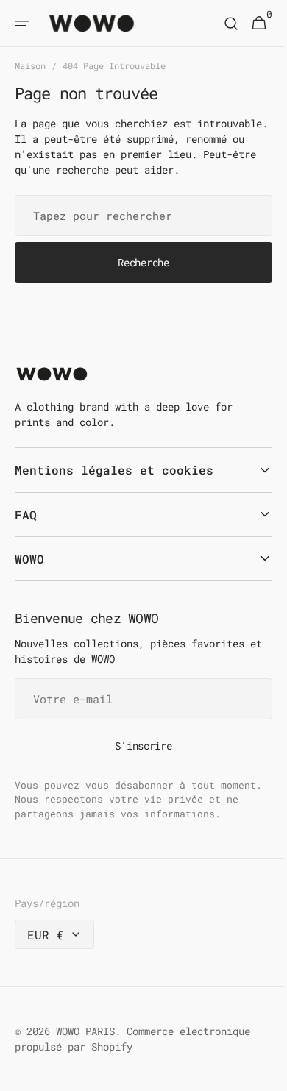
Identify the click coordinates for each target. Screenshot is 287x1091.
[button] (22, 23)
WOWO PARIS (85, 1046)
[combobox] (138, 230)
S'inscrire (138, 761)
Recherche (138, 278)
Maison (30, 65)
